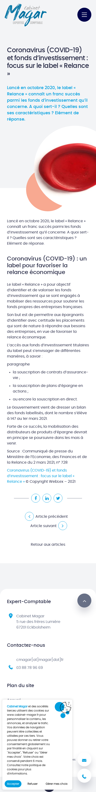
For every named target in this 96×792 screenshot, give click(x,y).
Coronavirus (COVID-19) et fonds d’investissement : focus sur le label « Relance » (40, 476)
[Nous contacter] (84, 759)
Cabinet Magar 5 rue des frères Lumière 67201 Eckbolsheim (38, 621)
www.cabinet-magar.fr (23, 714)
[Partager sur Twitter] (58, 498)
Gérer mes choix (57, 783)
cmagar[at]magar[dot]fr (40, 660)
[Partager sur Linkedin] (46, 498)
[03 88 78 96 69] (84, 776)
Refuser (32, 783)
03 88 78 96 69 (29, 668)
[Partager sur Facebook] (35, 498)
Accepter (13, 783)
